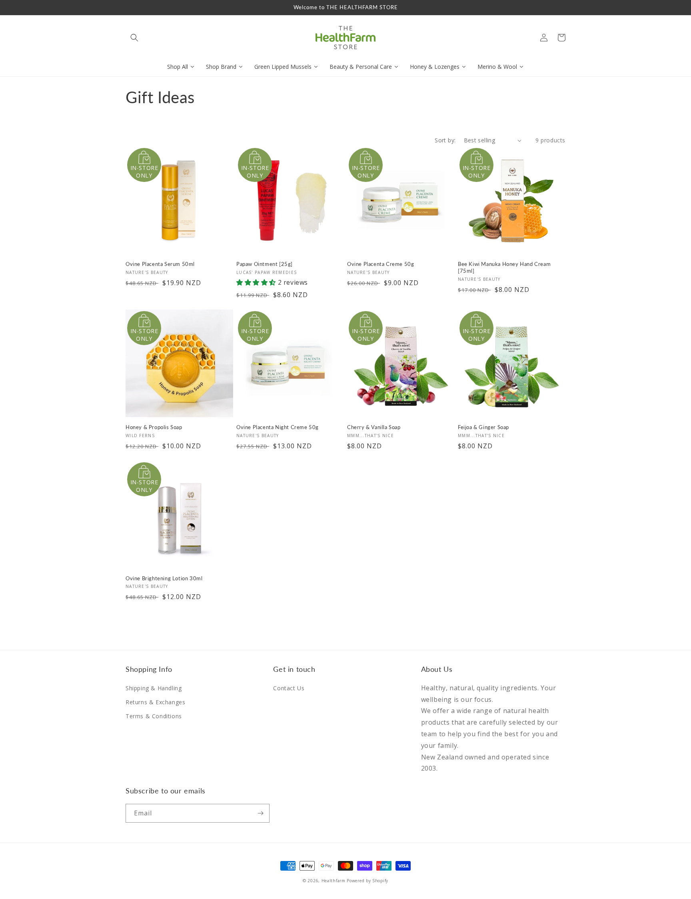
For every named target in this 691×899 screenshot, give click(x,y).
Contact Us (288, 688)
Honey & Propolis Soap (154, 427)
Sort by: (445, 140)
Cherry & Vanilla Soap (374, 427)
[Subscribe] (260, 813)
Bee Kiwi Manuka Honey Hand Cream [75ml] (504, 267)
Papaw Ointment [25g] (264, 264)
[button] (134, 37)
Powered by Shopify (367, 880)
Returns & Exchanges (155, 702)
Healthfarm (334, 880)
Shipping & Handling (154, 688)
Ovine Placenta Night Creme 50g (277, 427)
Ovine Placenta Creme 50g (380, 264)
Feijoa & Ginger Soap (483, 427)
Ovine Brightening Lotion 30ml (164, 578)
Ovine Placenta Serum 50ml (160, 264)
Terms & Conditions (154, 716)
